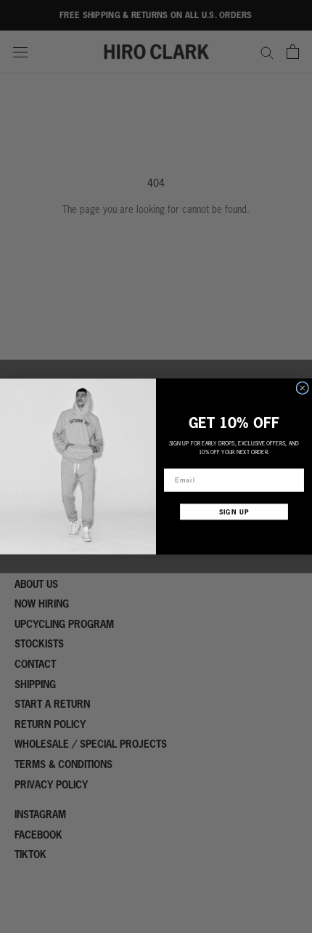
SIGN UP (234, 511)
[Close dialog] (302, 387)
